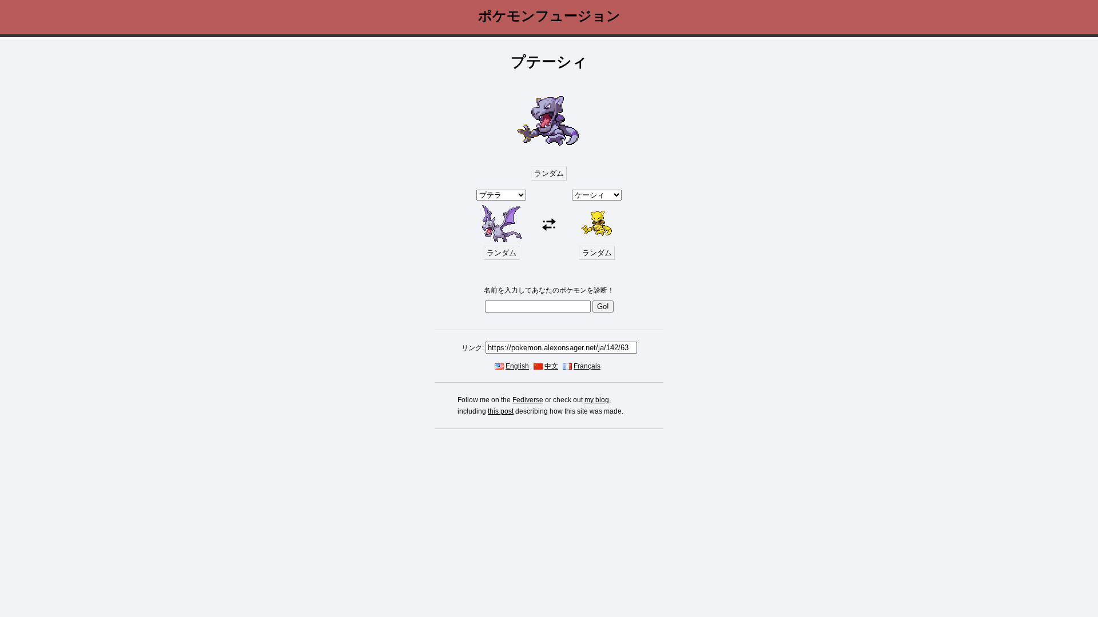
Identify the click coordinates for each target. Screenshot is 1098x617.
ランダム (549, 173)
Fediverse (527, 400)
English (517, 366)
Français (587, 366)
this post (501, 411)
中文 (551, 366)
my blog (596, 400)
